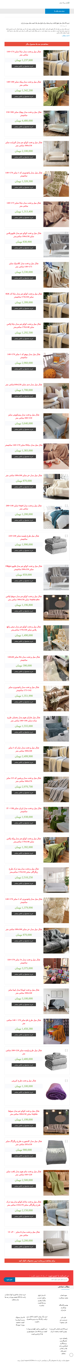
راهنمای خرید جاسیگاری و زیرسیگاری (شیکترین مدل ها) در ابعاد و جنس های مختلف (63, 1346)
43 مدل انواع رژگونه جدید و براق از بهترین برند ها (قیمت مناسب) (42, 1300)
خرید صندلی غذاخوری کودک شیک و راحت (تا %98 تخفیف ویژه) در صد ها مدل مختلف (15, 1297)
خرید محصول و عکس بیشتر (23, 66)
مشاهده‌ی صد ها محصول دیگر (37, 44)
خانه (68, 15)
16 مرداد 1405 (63, 26)
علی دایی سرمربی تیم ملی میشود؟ (63, 1320)
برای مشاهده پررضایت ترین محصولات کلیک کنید (37, 1261)
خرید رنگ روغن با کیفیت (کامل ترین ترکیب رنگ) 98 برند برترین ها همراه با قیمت (36, 1319)
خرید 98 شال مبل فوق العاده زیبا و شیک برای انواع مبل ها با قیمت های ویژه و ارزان (45, 23)
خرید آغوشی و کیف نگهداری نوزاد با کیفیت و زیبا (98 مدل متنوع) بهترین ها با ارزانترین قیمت (37, 1331)
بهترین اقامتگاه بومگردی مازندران (63, 1307)
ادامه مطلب (66, 35)
